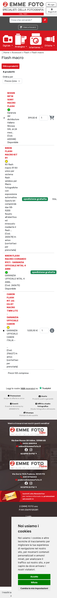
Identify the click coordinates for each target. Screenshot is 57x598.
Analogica (20, 46)
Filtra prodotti (10, 66)
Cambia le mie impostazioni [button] (34, 588)
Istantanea (35, 47)
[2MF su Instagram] (31, 450)
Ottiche (49, 45)
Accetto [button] (34, 576)
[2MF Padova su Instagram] (31, 484)
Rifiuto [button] (34, 582)
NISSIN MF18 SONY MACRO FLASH (11, 100)
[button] (45, 20)
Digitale (7, 45)
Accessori (16, 52)
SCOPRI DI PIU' (28, 453)
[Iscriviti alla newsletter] (11, 496)
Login (28, 516)
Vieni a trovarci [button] (29, 27)
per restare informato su (39, 496)
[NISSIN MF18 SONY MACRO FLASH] (4, 117)
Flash (26, 52)
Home (6, 52)
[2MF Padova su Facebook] (26, 484)
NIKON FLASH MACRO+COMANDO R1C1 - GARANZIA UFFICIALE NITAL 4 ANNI (15, 262)
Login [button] (52, 5)
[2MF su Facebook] (26, 450)
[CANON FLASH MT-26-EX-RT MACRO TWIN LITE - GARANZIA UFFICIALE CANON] (4, 330)
